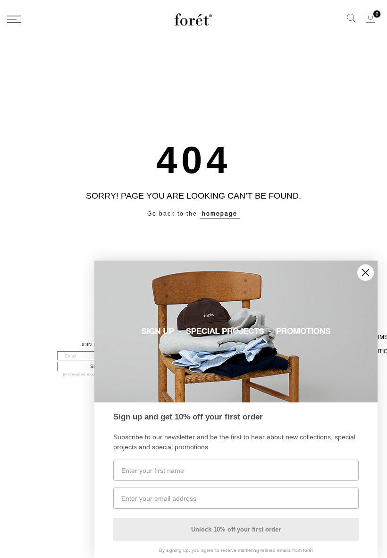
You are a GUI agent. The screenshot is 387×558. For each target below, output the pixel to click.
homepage (219, 213)
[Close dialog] (365, 272)
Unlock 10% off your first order (236, 529)
